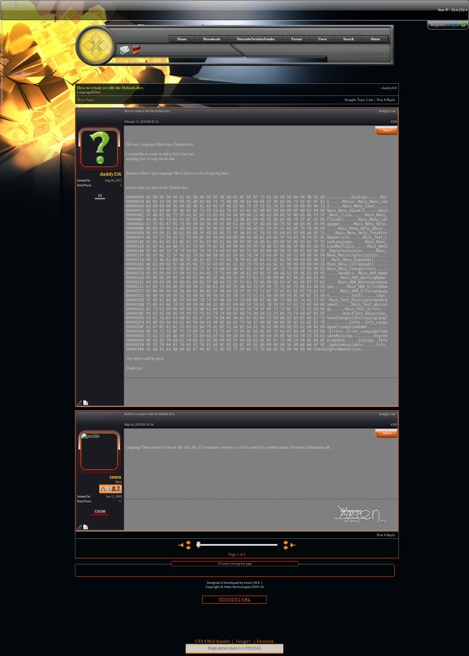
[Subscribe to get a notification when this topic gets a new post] (125, 50)
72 (120, 501)
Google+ (243, 641)
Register (438, 24)
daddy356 (389, 88)
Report (387, 130)
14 (100, 195)
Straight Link (387, 111)
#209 (394, 424)
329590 (100, 511)
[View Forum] (136, 53)
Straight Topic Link (359, 100)
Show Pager (85, 100)
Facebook (265, 641)
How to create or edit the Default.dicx (110, 87)
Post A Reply (386, 100)
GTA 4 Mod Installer (212, 641)
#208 (394, 121)
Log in (453, 24)
